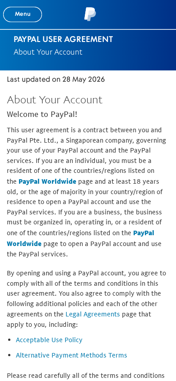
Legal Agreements (92, 314)
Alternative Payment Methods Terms (71, 355)
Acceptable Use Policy (49, 339)
